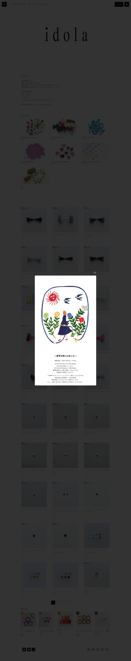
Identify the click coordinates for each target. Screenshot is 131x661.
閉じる (95, 273)
